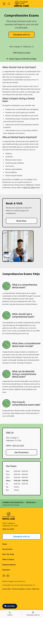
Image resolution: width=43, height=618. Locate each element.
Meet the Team (8, 554)
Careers (28, 589)
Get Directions (21, 452)
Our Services (7, 549)
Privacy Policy (6, 589)
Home (4, 544)
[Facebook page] (3, 575)
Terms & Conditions (18, 589)
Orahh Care (35, 589)
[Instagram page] (7, 575)
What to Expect (8, 559)
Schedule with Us (21, 34)
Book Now (21, 220)
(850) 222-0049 (24, 53)
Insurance (6, 570)
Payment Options (9, 565)
